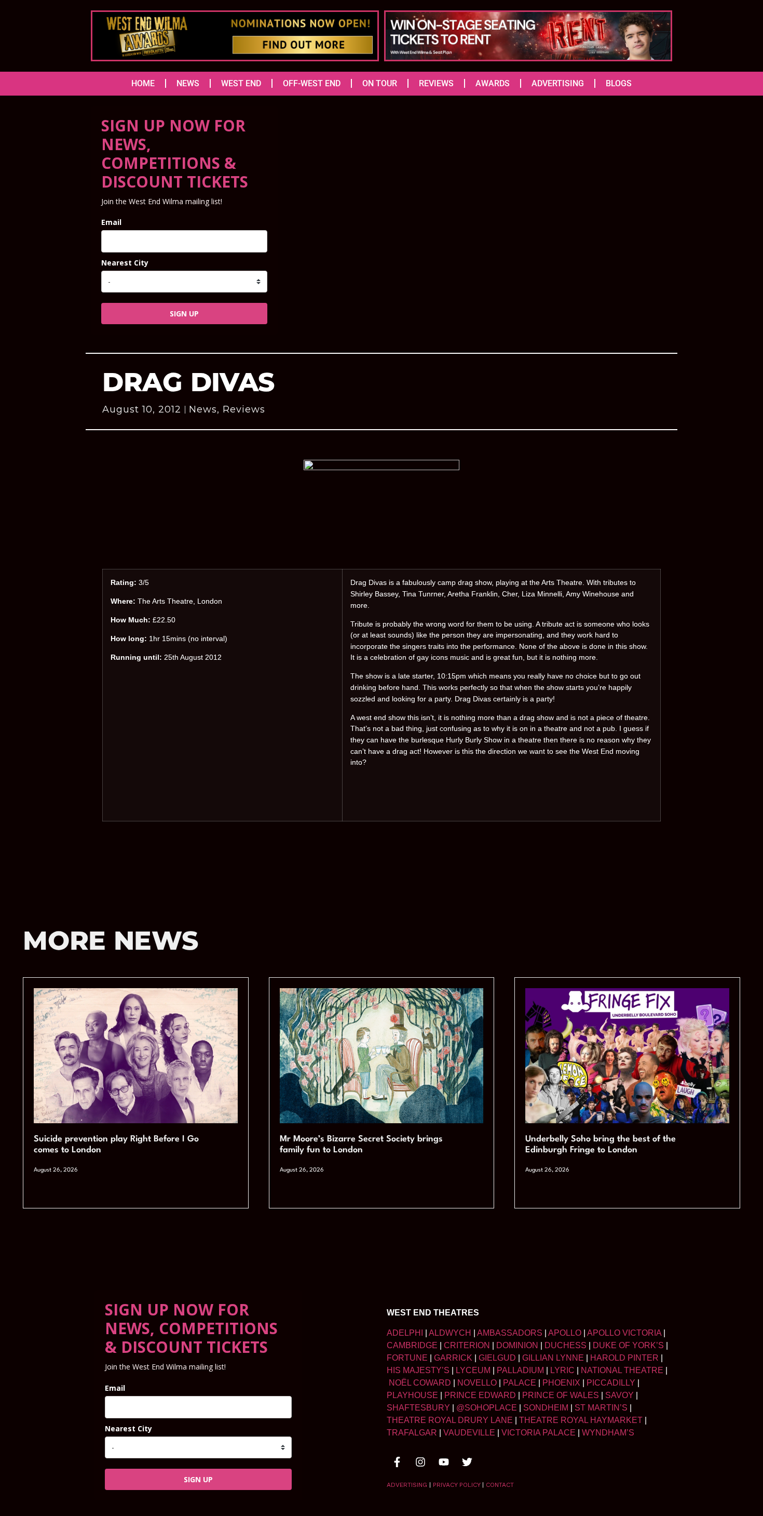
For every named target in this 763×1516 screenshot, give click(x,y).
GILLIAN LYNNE (553, 1357)
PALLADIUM (520, 1370)
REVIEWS (436, 83)
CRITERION (467, 1345)
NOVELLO (477, 1382)
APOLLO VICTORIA (624, 1332)
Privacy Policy (456, 1484)
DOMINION (517, 1345)
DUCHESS (565, 1345)
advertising (407, 1484)
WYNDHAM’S (608, 1432)
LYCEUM (473, 1370)
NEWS (187, 83)
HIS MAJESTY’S (418, 1370)
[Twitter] (467, 1462)
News (203, 409)
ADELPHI (405, 1332)
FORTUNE (407, 1357)
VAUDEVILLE (469, 1432)
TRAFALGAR (412, 1432)
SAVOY (619, 1395)
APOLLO (564, 1332)
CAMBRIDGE (412, 1345)
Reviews (244, 409)
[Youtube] (443, 1462)
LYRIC (562, 1370)
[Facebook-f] (397, 1462)
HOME (143, 83)
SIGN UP (184, 313)
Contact (500, 1484)
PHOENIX (561, 1382)
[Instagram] (420, 1462)
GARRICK (453, 1357)
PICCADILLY (611, 1382)
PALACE (519, 1382)
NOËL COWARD (420, 1382)
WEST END (241, 83)
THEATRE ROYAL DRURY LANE (450, 1420)
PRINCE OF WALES (560, 1395)
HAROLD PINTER (624, 1357)
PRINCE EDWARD (480, 1395)
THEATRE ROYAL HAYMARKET (581, 1420)
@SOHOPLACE (486, 1407)
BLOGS (619, 83)
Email (111, 222)
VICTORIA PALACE (538, 1432)
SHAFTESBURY (418, 1407)
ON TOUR (379, 83)
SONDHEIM (545, 1407)
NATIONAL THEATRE (622, 1370)
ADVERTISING (558, 83)
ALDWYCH (450, 1332)
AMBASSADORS (509, 1332)
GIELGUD (497, 1357)
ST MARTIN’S (601, 1407)
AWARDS (492, 83)
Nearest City (124, 263)
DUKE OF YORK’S (628, 1345)
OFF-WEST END (311, 83)
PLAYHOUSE (412, 1395)
